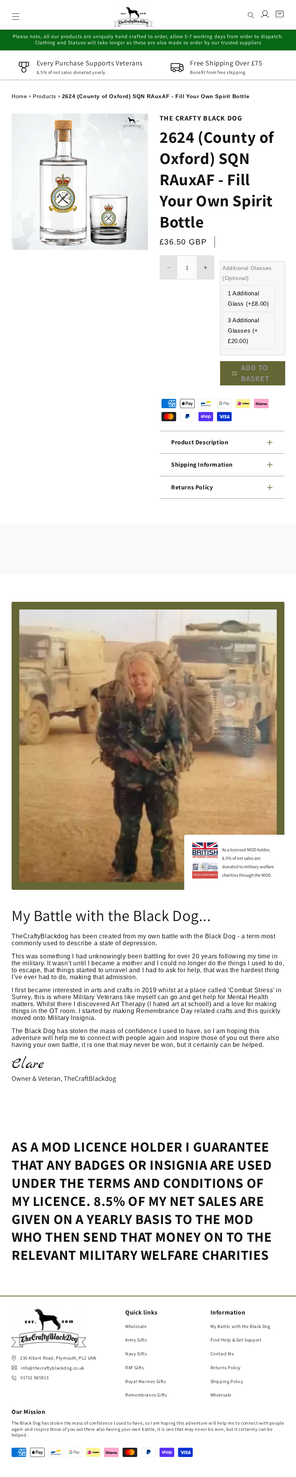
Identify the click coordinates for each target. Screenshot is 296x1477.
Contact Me (222, 1353)
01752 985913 (34, 1377)
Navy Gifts (136, 1353)
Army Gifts (136, 1340)
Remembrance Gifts (146, 1395)
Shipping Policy (227, 1381)
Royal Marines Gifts (145, 1381)
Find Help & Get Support (236, 1340)
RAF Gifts (134, 1367)
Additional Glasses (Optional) (247, 273)
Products (44, 96)
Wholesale (135, 1326)
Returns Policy (225, 1367)
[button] (15, 16)
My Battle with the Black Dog (240, 1326)
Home (19, 96)
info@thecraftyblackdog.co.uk (52, 1368)
